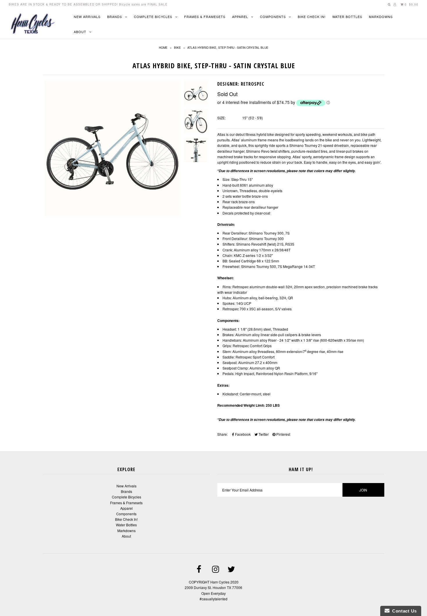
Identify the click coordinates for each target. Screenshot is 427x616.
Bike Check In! (312, 16)
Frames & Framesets (204, 16)
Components (273, 16)
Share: (222, 434)
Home (163, 48)
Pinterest (282, 434)
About (80, 31)
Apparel (240, 16)
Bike (177, 48)
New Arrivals (87, 16)
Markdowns (381, 16)
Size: (221, 117)
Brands (114, 16)
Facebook (242, 434)
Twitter (263, 434)
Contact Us (403, 610)
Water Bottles (347, 16)
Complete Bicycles (153, 16)
